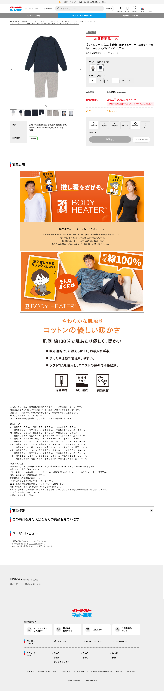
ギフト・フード (34, 16)
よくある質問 (79, 671)
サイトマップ (131, 671)
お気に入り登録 (142, 139)
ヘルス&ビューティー (92, 641)
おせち (86, 658)
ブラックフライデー (62, 662)
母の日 (57, 653)
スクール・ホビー (130, 16)
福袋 (114, 658)
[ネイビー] (46, 67)
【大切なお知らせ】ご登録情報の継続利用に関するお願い (84, 2)
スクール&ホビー (119, 641)
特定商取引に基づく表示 (47, 671)
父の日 (86, 653)
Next (82, 69)
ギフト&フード (60, 641)
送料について (34, 130)
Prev (10, 69)
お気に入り (135, 11)
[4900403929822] (20, 112)
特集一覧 (49, 8)
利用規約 (119, 671)
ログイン (127, 11)
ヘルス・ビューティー (82, 16)
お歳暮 (57, 658)
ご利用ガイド (65, 671)
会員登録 (119, 11)
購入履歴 (24, 546)
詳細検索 (109, 8)
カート (142, 11)
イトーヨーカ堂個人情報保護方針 (99, 671)
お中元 (115, 653)
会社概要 (30, 671)
